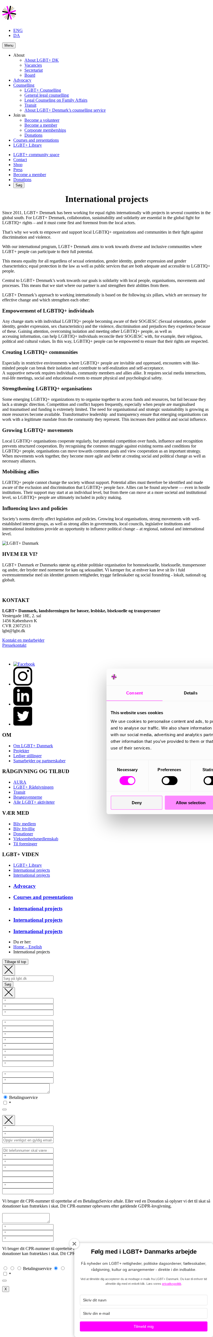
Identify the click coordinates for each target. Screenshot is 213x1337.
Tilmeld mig (144, 1326)
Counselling (23, 85)
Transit (30, 105)
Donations (33, 135)
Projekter (21, 750)
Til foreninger (25, 843)
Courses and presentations (36, 140)
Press (17, 169)
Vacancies (33, 65)
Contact (20, 159)
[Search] (8, 970)
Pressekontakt (14, 645)
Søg (19, 185)
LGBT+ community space (36, 154)
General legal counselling (46, 95)
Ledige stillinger (27, 755)
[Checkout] (8, 992)
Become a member (40, 125)
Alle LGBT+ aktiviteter (34, 802)
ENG (18, 30)
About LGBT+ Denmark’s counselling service (65, 110)
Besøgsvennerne (27, 797)
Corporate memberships (45, 130)
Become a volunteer (41, 120)
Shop (17, 164)
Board (29, 75)
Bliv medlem (24, 823)
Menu (8, 45)
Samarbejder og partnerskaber (39, 760)
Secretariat (33, 70)
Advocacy (22, 80)
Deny (137, 802)
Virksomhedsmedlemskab (35, 838)
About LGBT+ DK (41, 60)
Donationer (23, 833)
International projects (31, 870)
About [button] (18, 55)
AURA (19, 782)
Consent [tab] (134, 693)
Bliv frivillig (24, 828)
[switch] (170, 780)
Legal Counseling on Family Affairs (55, 100)
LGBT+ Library (27, 145)
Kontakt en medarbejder (23, 640)
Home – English (27, 946)
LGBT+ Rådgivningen (33, 787)
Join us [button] (19, 115)
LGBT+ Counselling (42, 90)
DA (16, 35)
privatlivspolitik (171, 1283)
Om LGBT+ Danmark (33, 745)
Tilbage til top (15, 962)
